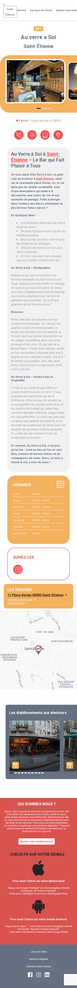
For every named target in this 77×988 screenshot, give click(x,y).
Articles (21, 10)
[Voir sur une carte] (58, 135)
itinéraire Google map (20, 599)
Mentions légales (38, 959)
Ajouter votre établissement (36, 841)
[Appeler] (19, 135)
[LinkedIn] (47, 976)
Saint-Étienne (38, 46)
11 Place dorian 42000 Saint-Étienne (35, 595)
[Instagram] (18, 569)
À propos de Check (41, 10)
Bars (38, 28)
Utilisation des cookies (38, 966)
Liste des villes (39, 951)
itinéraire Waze (16, 603)
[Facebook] (30, 976)
